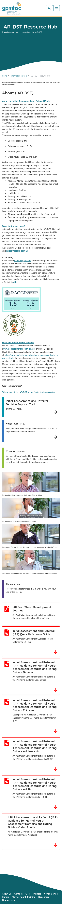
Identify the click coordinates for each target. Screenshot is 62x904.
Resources (43, 897)
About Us (6, 894)
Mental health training (23, 897)
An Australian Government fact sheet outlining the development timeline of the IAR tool (34, 616)
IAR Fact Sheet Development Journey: (32, 608)
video (15, 282)
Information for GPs (19, 75)
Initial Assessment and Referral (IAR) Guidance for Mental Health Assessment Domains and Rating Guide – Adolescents (35, 746)
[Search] (49, 8)
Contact (18, 894)
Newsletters (8, 900)
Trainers (37, 894)
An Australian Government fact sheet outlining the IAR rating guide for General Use (34, 678)
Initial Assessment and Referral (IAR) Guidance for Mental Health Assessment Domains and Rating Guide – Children (35, 705)
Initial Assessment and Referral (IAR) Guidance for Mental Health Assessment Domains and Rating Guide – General (35, 667)
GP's (27, 894)
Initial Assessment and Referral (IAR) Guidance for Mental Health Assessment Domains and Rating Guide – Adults (35, 784)
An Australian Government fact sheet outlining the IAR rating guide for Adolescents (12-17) (34, 757)
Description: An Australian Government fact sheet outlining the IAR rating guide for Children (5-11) (34, 717)
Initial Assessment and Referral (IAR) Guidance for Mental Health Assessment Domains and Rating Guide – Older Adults (33, 822)
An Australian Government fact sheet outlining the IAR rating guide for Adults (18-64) (34, 795)
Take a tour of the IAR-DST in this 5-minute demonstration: (29, 392)
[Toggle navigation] (56, 8)
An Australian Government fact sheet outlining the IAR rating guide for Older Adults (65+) (33, 833)
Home (4, 75)
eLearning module (22, 260)
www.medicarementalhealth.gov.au (19, 348)
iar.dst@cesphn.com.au (17, 250)
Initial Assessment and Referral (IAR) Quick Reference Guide (34, 632)
